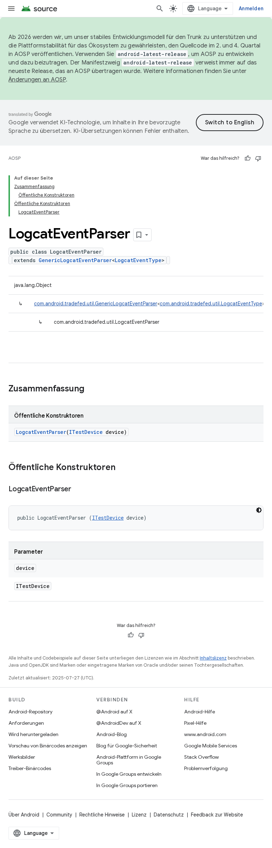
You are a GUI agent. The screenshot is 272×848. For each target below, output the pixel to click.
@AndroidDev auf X (118, 723)
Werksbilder (21, 757)
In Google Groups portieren (127, 785)
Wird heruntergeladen (33, 734)
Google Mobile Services (210, 745)
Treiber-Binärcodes (29, 768)
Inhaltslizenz (213, 658)
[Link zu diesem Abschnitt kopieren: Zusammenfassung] (91, 389)
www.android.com (205, 734)
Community (59, 815)
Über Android (23, 815)
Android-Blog (111, 734)
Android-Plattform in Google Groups (128, 760)
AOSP (14, 158)
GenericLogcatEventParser (75, 260)
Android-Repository (30, 711)
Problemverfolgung (206, 768)
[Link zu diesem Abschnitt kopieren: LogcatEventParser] (78, 489)
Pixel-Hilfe (195, 723)
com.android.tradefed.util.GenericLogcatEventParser (95, 303)
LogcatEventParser (41, 432)
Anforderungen (26, 723)
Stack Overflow (201, 757)
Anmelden (251, 8)
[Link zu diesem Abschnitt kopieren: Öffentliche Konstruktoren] (122, 468)
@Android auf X (114, 711)
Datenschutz (169, 815)
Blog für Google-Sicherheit (126, 745)
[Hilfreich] (247, 158)
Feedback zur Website (217, 815)
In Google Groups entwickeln (129, 774)
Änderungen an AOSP (37, 79)
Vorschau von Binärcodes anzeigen (47, 745)
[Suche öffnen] (159, 8)
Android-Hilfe (199, 711)
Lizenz (139, 815)
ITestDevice (86, 432)
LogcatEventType (138, 260)
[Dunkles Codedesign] (259, 510)
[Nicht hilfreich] (258, 158)
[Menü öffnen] (11, 8)
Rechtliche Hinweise (102, 815)
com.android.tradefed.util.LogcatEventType (211, 303)
